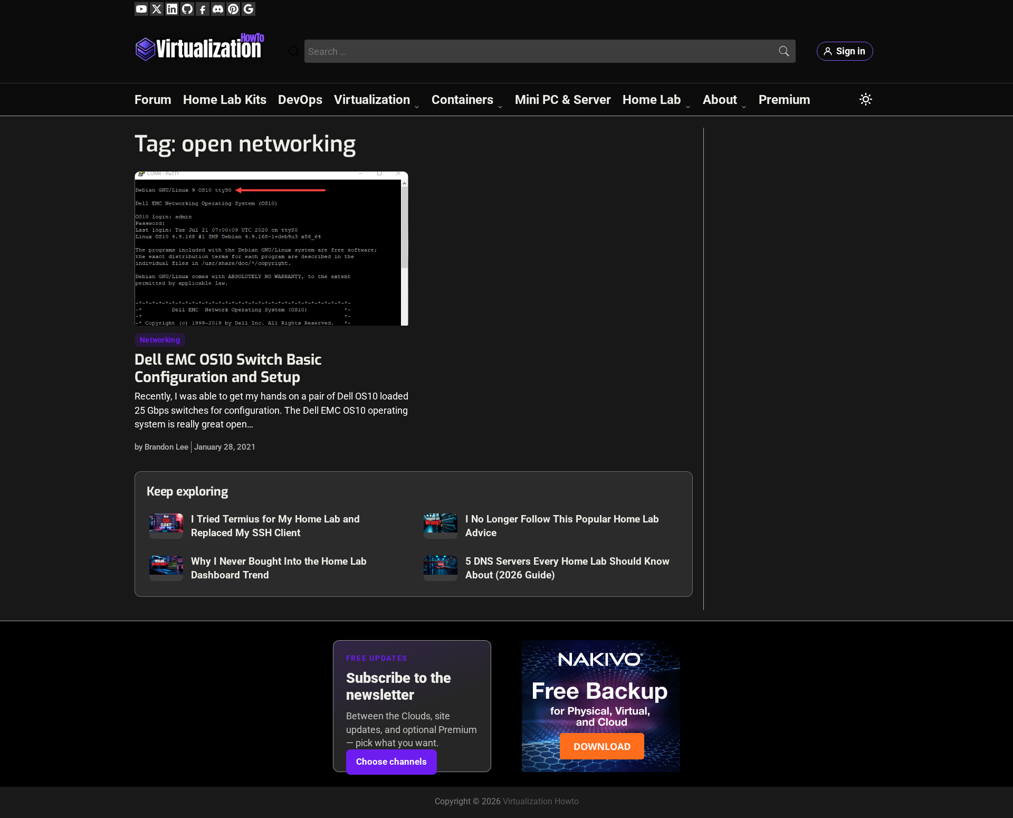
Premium (784, 99)
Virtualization (372, 99)
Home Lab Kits (224, 99)
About (720, 99)
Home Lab (652, 99)
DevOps (300, 99)
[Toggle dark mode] (865, 99)
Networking (160, 340)
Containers (462, 99)
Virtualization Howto (541, 801)
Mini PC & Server (563, 99)
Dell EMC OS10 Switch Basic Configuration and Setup (228, 368)
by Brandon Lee (161, 447)
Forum (153, 99)
